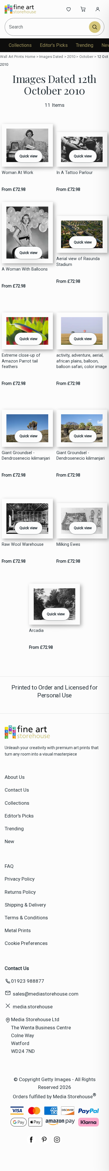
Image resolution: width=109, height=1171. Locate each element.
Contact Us (17, 790)
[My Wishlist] (68, 9)
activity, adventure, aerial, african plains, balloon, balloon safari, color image (81, 361)
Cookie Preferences (26, 943)
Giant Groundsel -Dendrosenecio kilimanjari (26, 455)
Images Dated (51, 56)
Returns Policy (20, 892)
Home (30, 56)
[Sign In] (97, 9)
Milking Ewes (68, 544)
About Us (15, 777)
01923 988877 (27, 981)
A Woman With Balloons (25, 269)
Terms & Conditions (26, 918)
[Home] (24, 9)
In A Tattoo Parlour (74, 172)
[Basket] (83, 9)
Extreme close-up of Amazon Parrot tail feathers (21, 361)
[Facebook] (31, 1142)
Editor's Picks (54, 45)
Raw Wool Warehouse (23, 544)
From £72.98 (14, 189)
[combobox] (47, 27)
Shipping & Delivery (25, 905)
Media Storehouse (73, 1096)
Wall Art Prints (12, 56)
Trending (84, 45)
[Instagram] (57, 1142)
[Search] (95, 27)
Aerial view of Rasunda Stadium (78, 261)
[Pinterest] (44, 1142)
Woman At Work (17, 172)
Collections (20, 45)
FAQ (9, 866)
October (86, 56)
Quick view (28, 156)
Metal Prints (18, 930)
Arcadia (36, 630)
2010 (71, 56)
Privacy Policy (20, 879)
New (9, 841)
